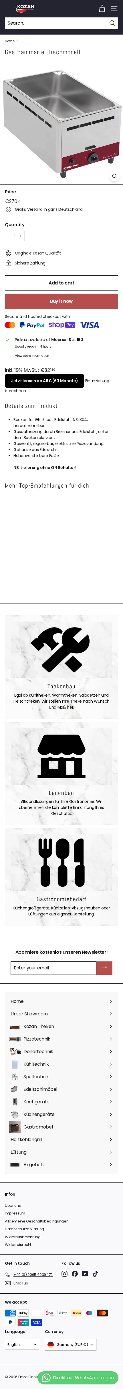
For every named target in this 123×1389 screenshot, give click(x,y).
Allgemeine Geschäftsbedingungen (36, 1221)
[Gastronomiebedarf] (61, 862)
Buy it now (61, 301)
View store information (32, 355)
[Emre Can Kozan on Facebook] (75, 1274)
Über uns (13, 1205)
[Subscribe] (104, 968)
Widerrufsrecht (18, 1244)
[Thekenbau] (61, 650)
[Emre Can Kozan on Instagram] (64, 1274)
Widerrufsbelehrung (23, 1237)
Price (10, 192)
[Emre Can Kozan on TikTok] (95, 1274)
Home (10, 41)
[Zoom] (114, 176)
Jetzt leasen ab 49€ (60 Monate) (44, 381)
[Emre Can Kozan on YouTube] (85, 1274)
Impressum (15, 1213)
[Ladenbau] (61, 756)
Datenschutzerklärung (24, 1229)
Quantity (14, 225)
